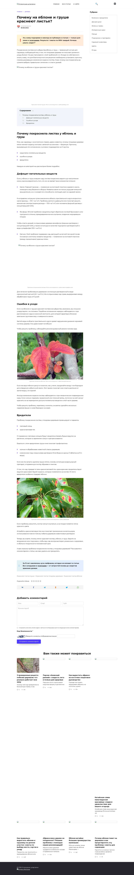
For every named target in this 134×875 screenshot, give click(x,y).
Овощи (94, 34)
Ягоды (94, 50)
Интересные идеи (98, 30)
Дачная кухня (96, 22)
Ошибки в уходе (32, 120)
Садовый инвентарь (99, 42)
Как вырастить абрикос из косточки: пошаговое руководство (79, 677)
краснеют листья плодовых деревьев (50, 576)
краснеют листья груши (26, 576)
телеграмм (42, 566)
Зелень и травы (97, 26)
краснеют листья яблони (73, 576)
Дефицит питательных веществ (37, 118)
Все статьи (66, 4)
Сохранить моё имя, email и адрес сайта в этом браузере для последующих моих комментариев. (49, 627)
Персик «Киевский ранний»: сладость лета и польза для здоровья (53, 677)
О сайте (76, 4)
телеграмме (34, 40)
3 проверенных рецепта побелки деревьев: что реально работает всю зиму (27, 678)
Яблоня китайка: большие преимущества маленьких (80, 840)
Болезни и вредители (100, 18)
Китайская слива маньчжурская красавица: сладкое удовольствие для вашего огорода (103, 801)
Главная (56, 4)
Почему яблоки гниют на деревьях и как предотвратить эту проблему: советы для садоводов (106, 842)
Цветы (94, 46)
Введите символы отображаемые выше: (41, 636)
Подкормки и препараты (101, 38)
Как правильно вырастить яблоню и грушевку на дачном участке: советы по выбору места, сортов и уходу (27, 843)
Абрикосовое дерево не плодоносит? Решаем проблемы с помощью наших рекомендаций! (53, 841)
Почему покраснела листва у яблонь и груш (39, 115)
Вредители (30, 123)
